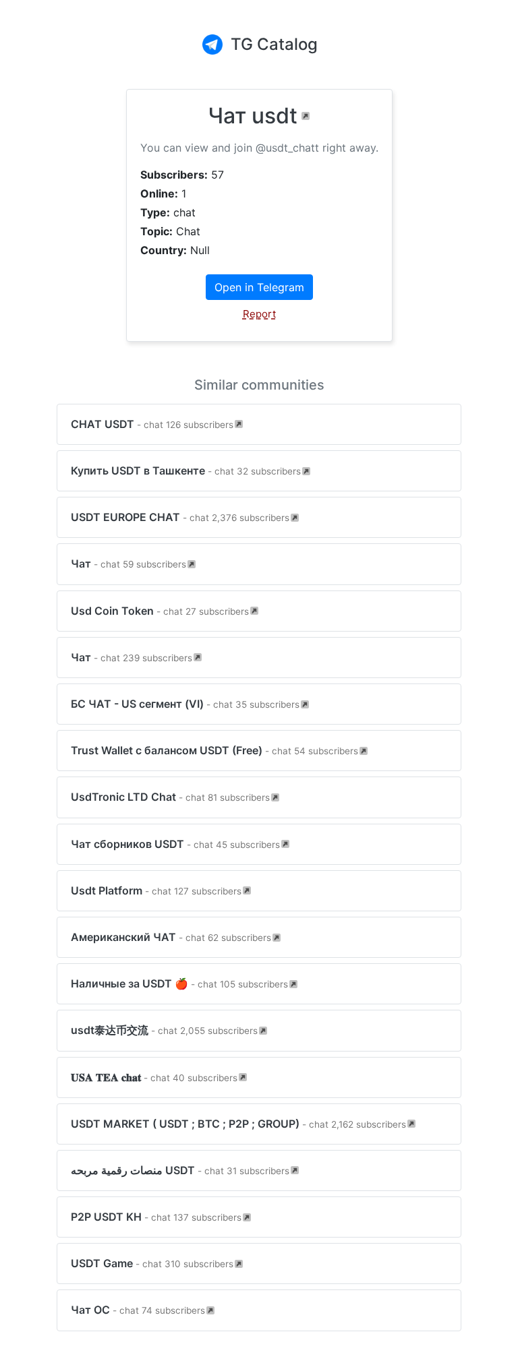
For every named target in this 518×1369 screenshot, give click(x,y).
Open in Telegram (259, 287)
